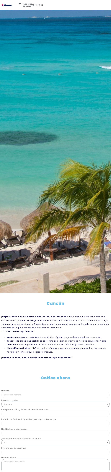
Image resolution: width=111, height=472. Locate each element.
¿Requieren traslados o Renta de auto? (21, 438)
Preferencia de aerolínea (13, 448)
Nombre (5, 390)
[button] (25, 5)
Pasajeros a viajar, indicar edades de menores (24, 409)
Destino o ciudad (9, 400)
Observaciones (8, 457)
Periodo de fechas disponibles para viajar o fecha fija (28, 419)
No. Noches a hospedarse (14, 429)
